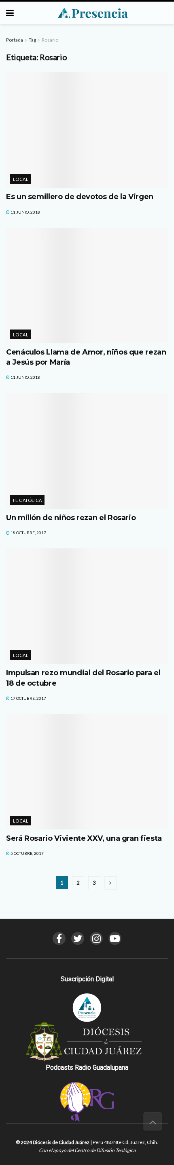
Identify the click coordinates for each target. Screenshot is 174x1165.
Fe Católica (27, 500)
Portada (14, 40)
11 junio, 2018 (25, 212)
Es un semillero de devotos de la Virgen (79, 196)
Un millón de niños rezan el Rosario (71, 517)
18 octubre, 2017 (28, 532)
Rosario (50, 40)
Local (20, 179)
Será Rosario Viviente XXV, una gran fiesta (84, 838)
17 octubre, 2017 (28, 698)
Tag (32, 40)
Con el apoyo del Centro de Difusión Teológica (87, 1150)
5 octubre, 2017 (27, 853)
